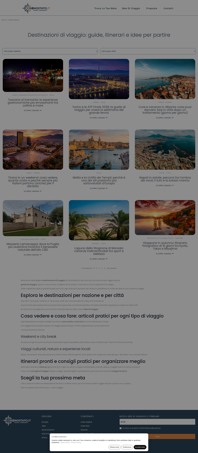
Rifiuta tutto (114, 447)
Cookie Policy (65, 442)
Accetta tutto (140, 447)
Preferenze (127, 447)
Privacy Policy (76, 442)
